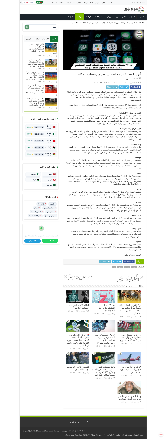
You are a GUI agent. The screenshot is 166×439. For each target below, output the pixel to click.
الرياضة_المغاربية (35, 216)
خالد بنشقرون (134, 82)
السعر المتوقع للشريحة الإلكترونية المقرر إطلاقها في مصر (80, 277)
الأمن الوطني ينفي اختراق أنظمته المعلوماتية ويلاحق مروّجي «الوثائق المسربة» (43, 48)
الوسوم (28, 39)
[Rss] (85, 430)
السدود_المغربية (37, 212)
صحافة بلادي (129, 255)
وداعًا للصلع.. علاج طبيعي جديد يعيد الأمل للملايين (129, 397)
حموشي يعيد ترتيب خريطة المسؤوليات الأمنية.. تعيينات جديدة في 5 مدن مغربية (35, 63)
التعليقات (37, 39)
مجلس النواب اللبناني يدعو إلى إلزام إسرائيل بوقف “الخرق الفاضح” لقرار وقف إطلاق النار (128, 278)
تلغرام (31, 241)
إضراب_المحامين (50, 208)
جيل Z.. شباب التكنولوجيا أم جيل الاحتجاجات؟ (106, 308)
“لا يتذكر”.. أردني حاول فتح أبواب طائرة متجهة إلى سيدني (130, 369)
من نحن (64, 431)
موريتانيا (85, 2)
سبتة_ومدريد (51, 212)
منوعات (61, 2)
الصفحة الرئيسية (135, 23)
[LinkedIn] (78, 430)
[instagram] (73, 430)
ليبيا (91, 2)
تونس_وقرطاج (50, 216)
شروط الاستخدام (37, 431)
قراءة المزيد (74, 422)
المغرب (110, 2)
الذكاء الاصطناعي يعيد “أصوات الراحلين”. (79, 306)
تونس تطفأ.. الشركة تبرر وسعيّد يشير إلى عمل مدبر (35, 88)
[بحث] (27, 27)
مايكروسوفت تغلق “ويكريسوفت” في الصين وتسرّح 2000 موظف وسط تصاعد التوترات (103, 371)
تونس (96, 2)
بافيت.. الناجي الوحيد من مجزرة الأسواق (77, 368)
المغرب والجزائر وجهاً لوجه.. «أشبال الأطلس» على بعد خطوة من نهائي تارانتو (35, 76)
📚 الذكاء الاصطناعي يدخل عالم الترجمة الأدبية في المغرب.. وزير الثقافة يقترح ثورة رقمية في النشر (77, 340)
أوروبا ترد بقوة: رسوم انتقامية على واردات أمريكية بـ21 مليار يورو (130, 337)
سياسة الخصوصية (52, 431)
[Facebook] (82, 430)
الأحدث (54, 39)
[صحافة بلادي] (134, 9)
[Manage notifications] (161, 435)
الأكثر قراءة (45, 39)
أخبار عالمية (77, 2)
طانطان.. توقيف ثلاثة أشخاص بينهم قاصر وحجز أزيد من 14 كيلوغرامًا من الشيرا (35, 102)
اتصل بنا (54, 2)
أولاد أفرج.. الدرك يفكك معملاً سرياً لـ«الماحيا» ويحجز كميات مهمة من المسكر (130, 309)
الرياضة (68, 2)
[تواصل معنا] (21, 2)
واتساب (49, 241)
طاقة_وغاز (42, 204)
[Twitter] (80, 430)
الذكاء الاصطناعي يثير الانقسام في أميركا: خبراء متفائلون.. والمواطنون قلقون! (105, 338)
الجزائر (103, 2)
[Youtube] (75, 430)
